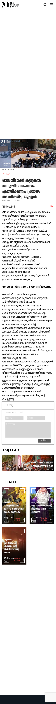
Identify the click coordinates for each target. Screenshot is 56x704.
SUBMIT (44, 440)
